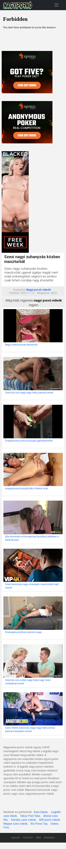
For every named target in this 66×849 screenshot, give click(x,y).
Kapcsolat (16, 837)
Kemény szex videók (23, 819)
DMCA (38, 837)
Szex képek (41, 812)
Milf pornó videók (49, 819)
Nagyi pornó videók (38, 289)
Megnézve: (43, 293)
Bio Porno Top (39, 823)
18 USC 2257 (28, 837)
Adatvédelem (49, 837)
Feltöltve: (14, 293)
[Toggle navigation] (56, 4)
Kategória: (19, 289)
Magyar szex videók (15, 823)
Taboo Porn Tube (30, 816)
